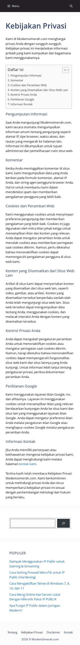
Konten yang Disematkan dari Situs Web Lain (39, 90)
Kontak (68, 632)
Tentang (12, 632)
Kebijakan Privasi (32, 632)
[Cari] (63, 523)
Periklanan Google (22, 99)
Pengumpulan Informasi (26, 75)
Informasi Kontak (22, 104)
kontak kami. (28, 464)
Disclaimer (53, 632)
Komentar (17, 80)
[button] (71, 6)
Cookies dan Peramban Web (29, 85)
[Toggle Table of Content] (64, 70)
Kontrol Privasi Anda (24, 94)
